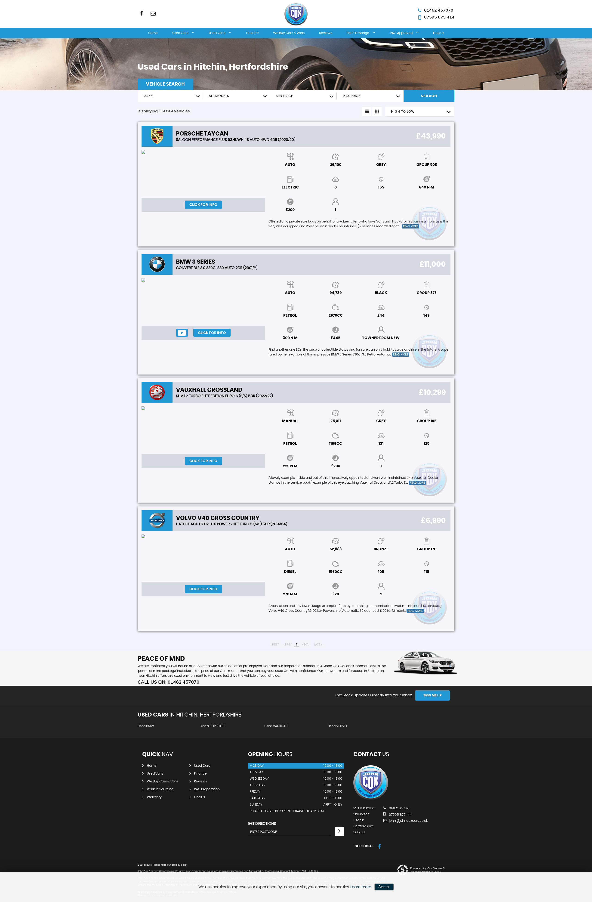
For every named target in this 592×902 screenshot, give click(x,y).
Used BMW (146, 726)
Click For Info (203, 205)
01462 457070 (438, 10)
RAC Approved (401, 33)
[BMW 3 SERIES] (203, 302)
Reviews (325, 33)
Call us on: (168, 682)
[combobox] (170, 96)
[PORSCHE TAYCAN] (203, 174)
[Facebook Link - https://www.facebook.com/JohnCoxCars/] (142, 13)
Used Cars (180, 33)
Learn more (360, 887)
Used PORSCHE (212, 726)
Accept (384, 887)
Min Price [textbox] (284, 96)
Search (429, 96)
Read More (410, 226)
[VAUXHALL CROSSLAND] (203, 430)
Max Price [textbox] (351, 96)
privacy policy (179, 865)
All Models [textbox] (219, 96)
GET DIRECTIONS (262, 823)
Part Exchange (357, 33)
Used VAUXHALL (276, 726)
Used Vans (217, 33)
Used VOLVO (337, 726)
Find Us (438, 33)
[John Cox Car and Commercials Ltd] (370, 799)
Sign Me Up (432, 695)
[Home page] (296, 13)
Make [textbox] (148, 96)
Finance (252, 33)
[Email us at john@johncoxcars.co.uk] (153, 13)
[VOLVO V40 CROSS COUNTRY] (203, 558)
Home (153, 33)
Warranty (154, 797)
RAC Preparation (207, 789)
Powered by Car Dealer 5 (427, 868)
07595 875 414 (439, 17)
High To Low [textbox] (403, 111)
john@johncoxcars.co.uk (408, 820)
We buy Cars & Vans (289, 33)
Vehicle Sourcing (160, 789)
